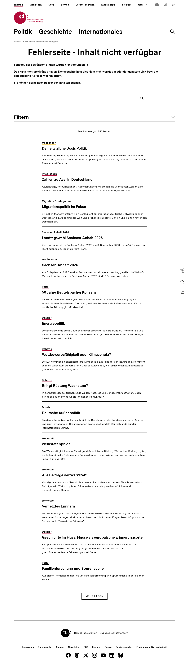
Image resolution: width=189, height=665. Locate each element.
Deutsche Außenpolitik (61, 413)
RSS (86, 647)
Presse (108, 647)
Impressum (28, 647)
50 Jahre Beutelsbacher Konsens (69, 292)
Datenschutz (44, 647)
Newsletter (74, 647)
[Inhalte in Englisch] (173, 5)
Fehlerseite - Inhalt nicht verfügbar (41, 42)
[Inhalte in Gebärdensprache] (165, 5)
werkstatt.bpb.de (56, 444)
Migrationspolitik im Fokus (64, 207)
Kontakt (96, 647)
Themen (17, 42)
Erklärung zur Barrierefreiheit (151, 647)
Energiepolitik (53, 323)
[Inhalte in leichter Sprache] (157, 5)
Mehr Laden (94, 596)
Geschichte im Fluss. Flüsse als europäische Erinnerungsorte (92, 537)
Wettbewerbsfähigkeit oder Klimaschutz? (76, 354)
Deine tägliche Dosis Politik (64, 148)
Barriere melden (124, 647)
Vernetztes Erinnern (58, 506)
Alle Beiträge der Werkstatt (64, 475)
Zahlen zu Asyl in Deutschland (67, 179)
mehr (142, 4)
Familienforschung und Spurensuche (73, 568)
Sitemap (59, 647)
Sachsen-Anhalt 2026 (60, 265)
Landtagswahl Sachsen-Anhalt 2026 (72, 238)
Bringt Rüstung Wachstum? (65, 385)
